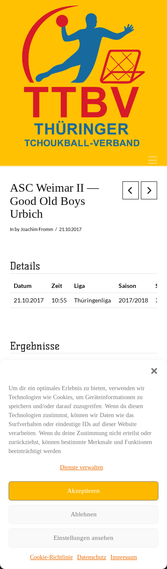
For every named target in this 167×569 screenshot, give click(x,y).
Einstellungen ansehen (83, 537)
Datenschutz (91, 557)
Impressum (123, 557)
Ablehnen (84, 514)
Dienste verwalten (81, 467)
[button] (154, 371)
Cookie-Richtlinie (51, 557)
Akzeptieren (83, 490)
